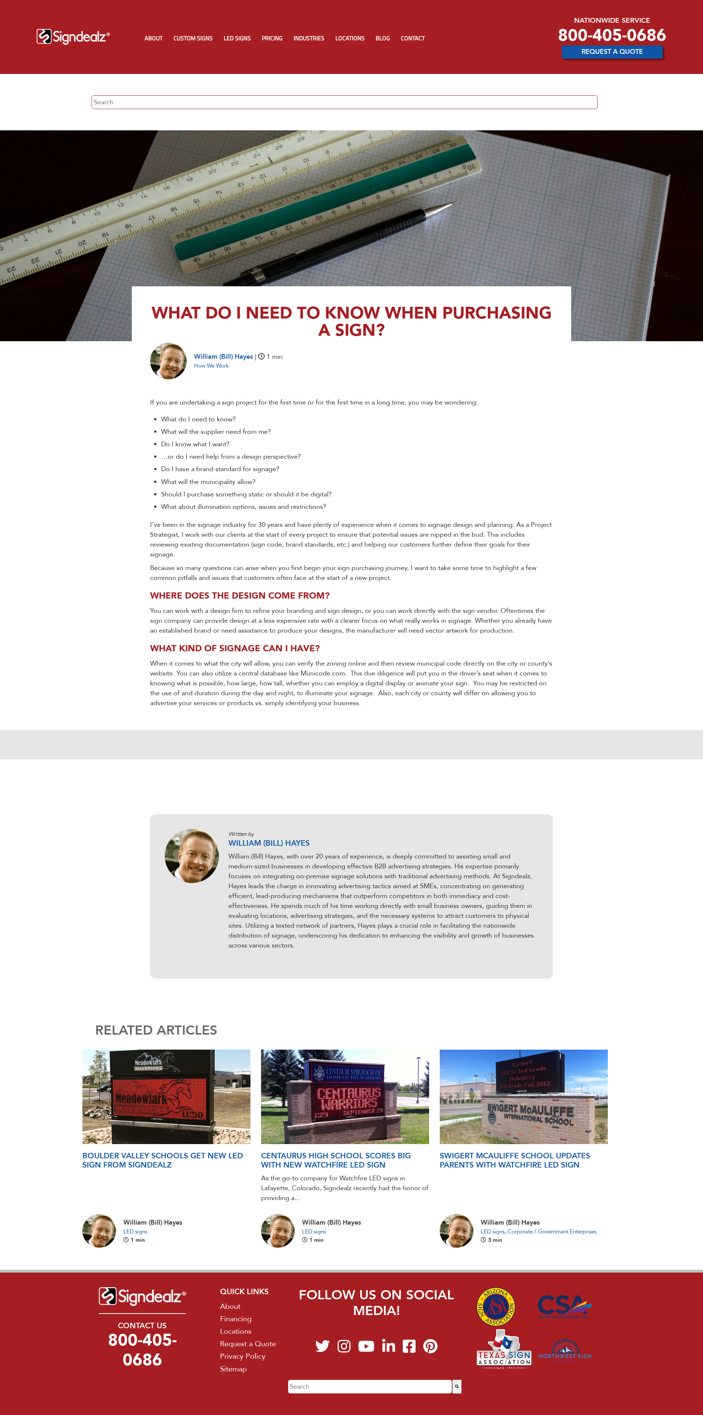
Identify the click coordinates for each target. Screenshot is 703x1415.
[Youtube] (366, 1349)
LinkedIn (243, 959)
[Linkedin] (388, 1349)
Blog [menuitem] (383, 38)
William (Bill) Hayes (223, 356)
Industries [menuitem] (309, 38)
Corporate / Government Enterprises (551, 1231)
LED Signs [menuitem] (237, 38)
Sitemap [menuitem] (233, 1369)
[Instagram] (344, 1349)
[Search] (457, 1386)
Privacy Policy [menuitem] (242, 1356)
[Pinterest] (430, 1349)
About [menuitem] (154, 38)
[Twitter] (322, 1349)
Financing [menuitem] (236, 1318)
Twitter (254, 959)
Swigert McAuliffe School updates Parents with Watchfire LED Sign (515, 1160)
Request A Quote (612, 51)
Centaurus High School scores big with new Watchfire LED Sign (336, 1160)
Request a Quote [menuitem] (248, 1343)
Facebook (232, 959)
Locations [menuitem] (350, 38)
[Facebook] (409, 1349)
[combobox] (370, 1386)
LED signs (135, 1231)
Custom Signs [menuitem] (193, 38)
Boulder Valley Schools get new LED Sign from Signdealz (162, 1160)
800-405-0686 (612, 35)
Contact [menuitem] (413, 38)
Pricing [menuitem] (272, 38)
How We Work (211, 365)
